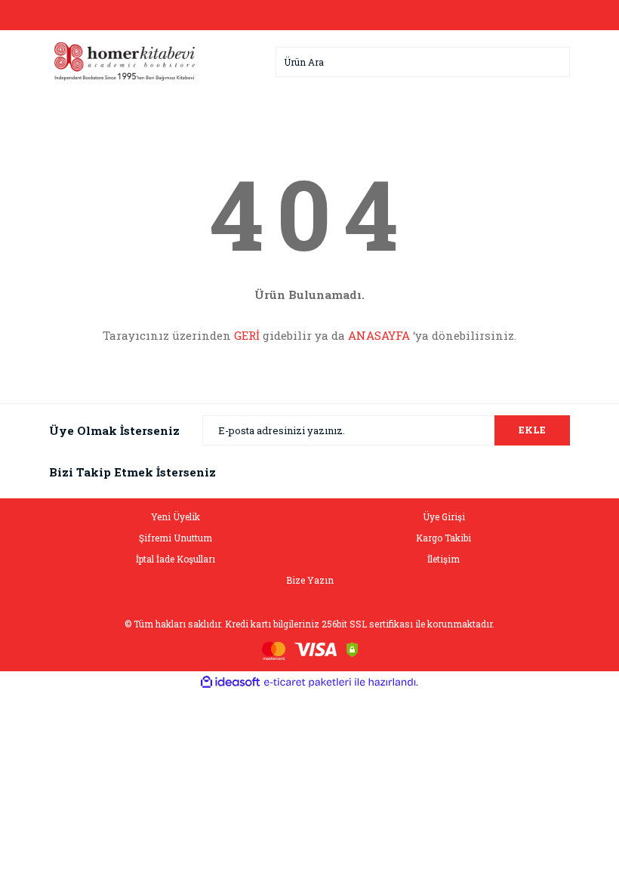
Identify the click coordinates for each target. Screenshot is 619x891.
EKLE (532, 429)
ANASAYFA (379, 335)
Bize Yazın (310, 580)
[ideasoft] (230, 682)
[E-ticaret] (307, 682)
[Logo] (124, 60)
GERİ (247, 335)
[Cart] (555, 15)
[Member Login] (309, 15)
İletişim (443, 559)
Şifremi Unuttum (175, 538)
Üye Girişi (444, 516)
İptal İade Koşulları (175, 559)
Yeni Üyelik (175, 516)
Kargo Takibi (443, 538)
